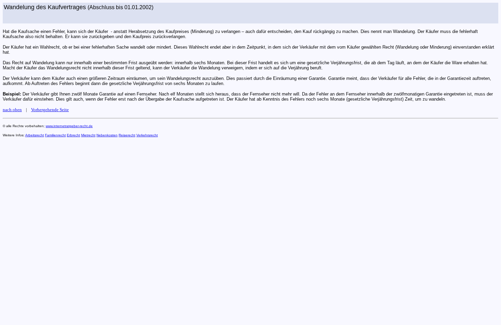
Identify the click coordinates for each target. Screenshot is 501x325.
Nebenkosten (107, 135)
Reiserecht (127, 135)
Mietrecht (88, 135)
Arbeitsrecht (34, 135)
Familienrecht (55, 135)
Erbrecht (73, 135)
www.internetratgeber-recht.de (69, 126)
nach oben (12, 109)
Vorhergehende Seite (50, 109)
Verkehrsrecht (147, 135)
